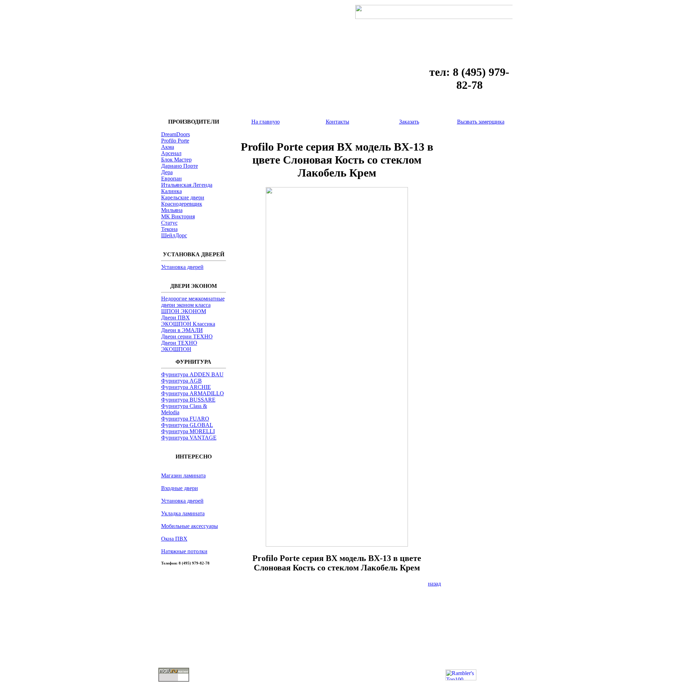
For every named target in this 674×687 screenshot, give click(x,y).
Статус (169, 223)
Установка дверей (182, 267)
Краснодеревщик (181, 204)
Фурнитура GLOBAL (187, 425)
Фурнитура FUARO (185, 419)
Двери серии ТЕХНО (187, 336)
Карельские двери (182, 197)
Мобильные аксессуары (189, 526)
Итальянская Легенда (186, 185)
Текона (169, 229)
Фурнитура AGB (181, 381)
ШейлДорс (174, 235)
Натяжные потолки (184, 551)
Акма (167, 147)
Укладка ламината (183, 513)
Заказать (409, 122)
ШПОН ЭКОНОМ (183, 311)
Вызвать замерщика (480, 122)
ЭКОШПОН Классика (188, 324)
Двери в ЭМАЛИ (182, 330)
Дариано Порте (179, 166)
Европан (171, 178)
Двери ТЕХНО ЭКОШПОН (179, 346)
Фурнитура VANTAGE (189, 438)
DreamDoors (175, 134)
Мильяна (172, 210)
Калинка (171, 191)
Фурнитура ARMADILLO (192, 393)
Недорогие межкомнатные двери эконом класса (193, 302)
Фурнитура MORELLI (188, 431)
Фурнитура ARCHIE (186, 387)
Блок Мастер (176, 160)
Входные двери (179, 488)
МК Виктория (178, 216)
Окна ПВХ (174, 539)
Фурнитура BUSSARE (188, 400)
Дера (167, 172)
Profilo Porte (175, 141)
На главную (265, 122)
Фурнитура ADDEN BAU (192, 374)
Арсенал (171, 153)
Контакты (337, 122)
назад (434, 584)
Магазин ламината (183, 475)
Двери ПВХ (175, 318)
